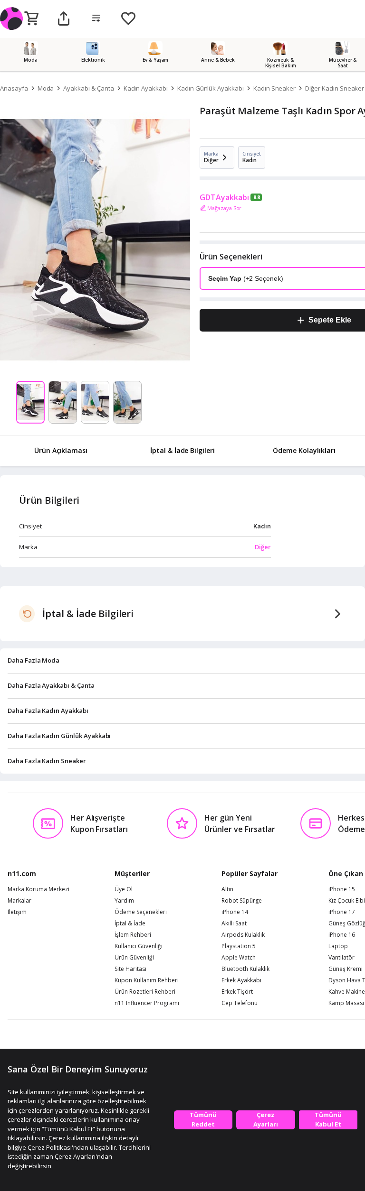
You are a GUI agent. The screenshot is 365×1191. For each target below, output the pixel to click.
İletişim (17, 912)
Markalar (19, 901)
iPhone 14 (234, 912)
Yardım (124, 901)
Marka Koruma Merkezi (38, 889)
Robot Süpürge (241, 901)
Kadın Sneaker (274, 88)
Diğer (263, 547)
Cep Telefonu (239, 1003)
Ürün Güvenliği (134, 957)
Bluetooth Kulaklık (245, 969)
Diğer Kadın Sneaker (334, 88)
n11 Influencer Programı (147, 1003)
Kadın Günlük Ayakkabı (210, 88)
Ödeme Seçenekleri (141, 912)
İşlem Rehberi (133, 935)
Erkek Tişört (237, 992)
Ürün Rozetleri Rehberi (145, 992)
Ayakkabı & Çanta (88, 88)
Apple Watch (238, 957)
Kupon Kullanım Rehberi (147, 980)
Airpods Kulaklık (243, 935)
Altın (227, 889)
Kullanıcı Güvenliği (139, 946)
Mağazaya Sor (224, 208)
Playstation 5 (238, 946)
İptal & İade (130, 923)
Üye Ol (124, 889)
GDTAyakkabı (224, 197)
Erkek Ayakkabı (241, 980)
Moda (46, 88)
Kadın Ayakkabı (146, 88)
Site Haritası (130, 969)
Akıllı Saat (234, 923)
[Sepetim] (31, 19)
